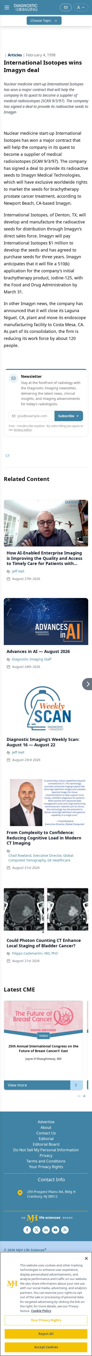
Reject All (45, 1334)
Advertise (46, 1121)
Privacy (46, 1155)
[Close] (86, 1258)
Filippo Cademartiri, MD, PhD (35, 953)
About (46, 1127)
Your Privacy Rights (46, 1166)
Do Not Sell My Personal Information (46, 1149)
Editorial (46, 1138)
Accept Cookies (46, 1347)
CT (8, 455)
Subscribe (66, 416)
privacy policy (23, 430)
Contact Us (46, 1133)
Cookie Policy (41, 1311)
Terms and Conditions (46, 1161)
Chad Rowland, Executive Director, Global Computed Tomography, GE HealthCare (40, 857)
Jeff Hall (18, 571)
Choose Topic (40, 20)
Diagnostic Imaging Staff (31, 659)
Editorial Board (46, 1144)
